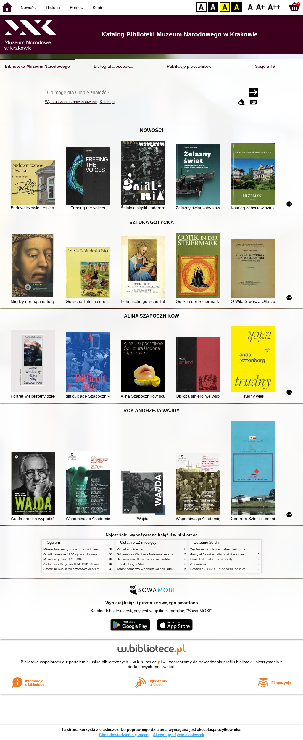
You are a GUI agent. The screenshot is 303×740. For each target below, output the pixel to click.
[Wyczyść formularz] (241, 102)
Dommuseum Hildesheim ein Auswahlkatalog (147, 559)
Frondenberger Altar (130, 564)
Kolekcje (107, 101)
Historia (53, 7)
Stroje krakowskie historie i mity (211, 559)
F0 (250, 6)
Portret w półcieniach (131, 549)
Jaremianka (198, 564)
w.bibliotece (147, 661)
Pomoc (76, 7)
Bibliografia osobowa (113, 66)
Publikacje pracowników (189, 66)
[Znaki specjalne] (253, 102)
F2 (274, 6)
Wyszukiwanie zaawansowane (71, 101)
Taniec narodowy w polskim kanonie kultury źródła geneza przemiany (164, 568)
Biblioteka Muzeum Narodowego (37, 66)
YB (225, 6)
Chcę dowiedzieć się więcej (124, 735)
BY (236, 6)
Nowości (28, 7)
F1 (260, 6)
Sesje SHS (265, 66)
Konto (98, 7)
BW (213, 6)
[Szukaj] (253, 92)
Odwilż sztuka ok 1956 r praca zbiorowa (70, 554)
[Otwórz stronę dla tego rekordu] (34, 183)
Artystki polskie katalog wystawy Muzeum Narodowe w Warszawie (87, 568)
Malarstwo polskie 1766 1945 (63, 559)
